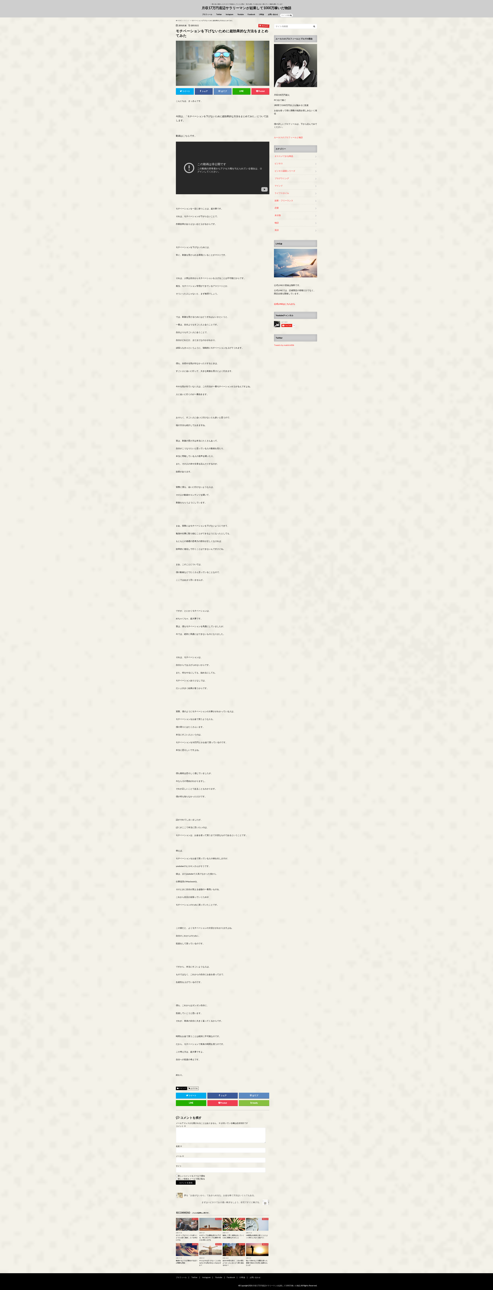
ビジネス (279, 163)
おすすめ (194, 1088)
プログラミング (282, 178)
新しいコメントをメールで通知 (191, 1176)
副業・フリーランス (284, 200)
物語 (277, 222)
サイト (179, 1166)
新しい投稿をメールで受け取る (191, 1179)
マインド (182, 1088)
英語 (277, 230)
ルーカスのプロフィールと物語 (288, 137)
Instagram (229, 14)
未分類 (278, 215)
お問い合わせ (273, 14)
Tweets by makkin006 (284, 345)
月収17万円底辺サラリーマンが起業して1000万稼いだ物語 (246, 8)
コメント (181, 1126)
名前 (179, 1146)
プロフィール (207, 14)
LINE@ (261, 14)
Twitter (219, 14)
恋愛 (277, 208)
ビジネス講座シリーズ (285, 171)
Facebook (251, 14)
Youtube (240, 14)
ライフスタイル (282, 193)
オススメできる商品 (284, 156)
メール (180, 1156)
